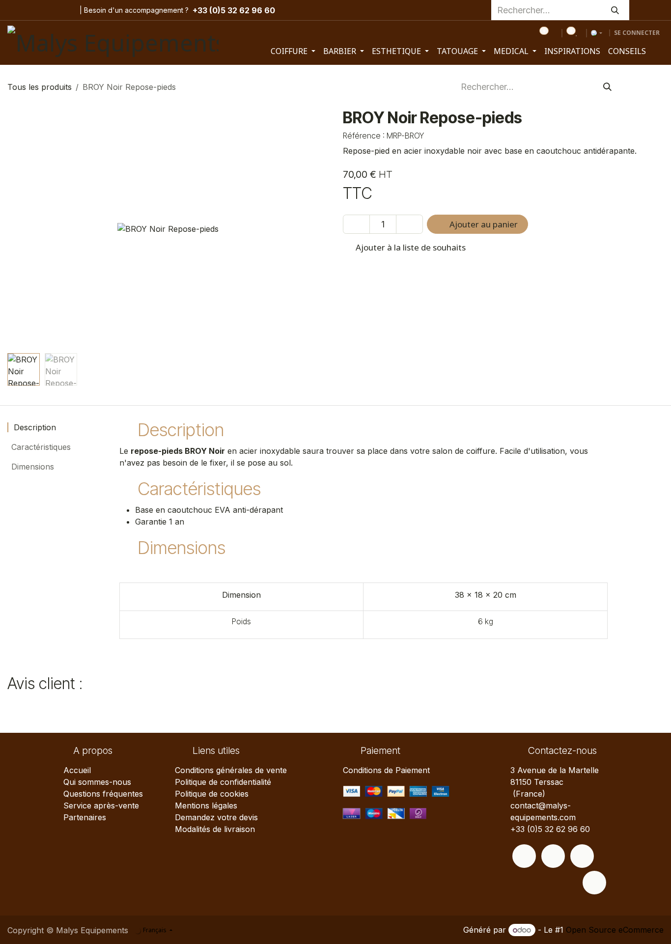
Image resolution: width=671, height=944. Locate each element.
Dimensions (31, 467)
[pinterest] (49, 10)
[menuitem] (293, 51)
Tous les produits (39, 87)
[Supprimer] (356, 224)
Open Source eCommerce (615, 930)
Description (33, 427)
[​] (524, 856)
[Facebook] (15, 10)
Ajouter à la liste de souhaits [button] (410, 247)
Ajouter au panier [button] (482, 224)
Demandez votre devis (216, 817)
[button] (23, 229)
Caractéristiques (40, 447)
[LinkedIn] (64, 10)
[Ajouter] (409, 224)
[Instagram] (33, 10)
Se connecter (637, 32)
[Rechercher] (615, 10)
